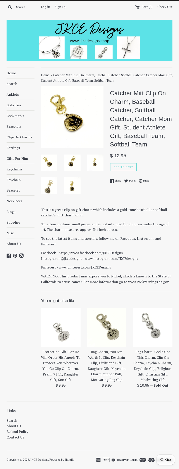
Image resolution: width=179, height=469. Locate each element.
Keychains (14, 169)
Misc (10, 233)
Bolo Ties (14, 105)
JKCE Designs (39, 460)
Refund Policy (17, 431)
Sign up (60, 7)
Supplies (13, 222)
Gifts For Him (17, 158)
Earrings (13, 147)
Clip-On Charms (19, 137)
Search (12, 83)
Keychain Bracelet (14, 185)
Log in (45, 7)
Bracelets (14, 126)
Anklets (13, 94)
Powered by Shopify (61, 460)
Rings (11, 211)
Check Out (164, 7)
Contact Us (15, 437)
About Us (14, 243)
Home (11, 73)
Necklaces (14, 201)
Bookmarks (15, 115)
